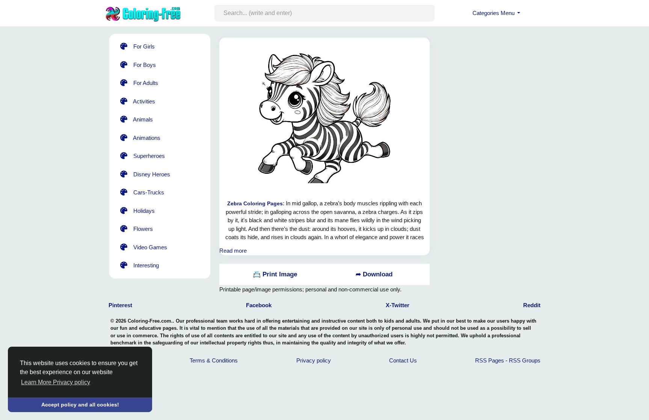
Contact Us (403, 360)
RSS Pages (489, 360)
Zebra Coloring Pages (255, 203)
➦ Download (374, 274)
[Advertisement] (499, 139)
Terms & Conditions (214, 360)
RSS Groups (524, 360)
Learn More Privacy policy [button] (55, 382)
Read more (233, 250)
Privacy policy (313, 360)
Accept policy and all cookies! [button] (80, 405)
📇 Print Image (275, 274)
